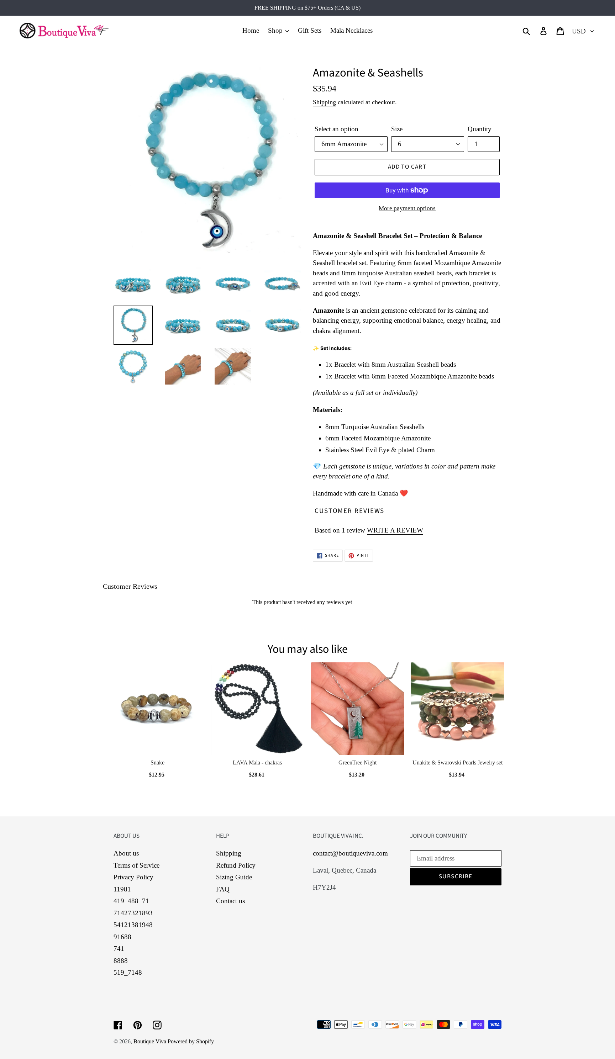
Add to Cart (157, 772)
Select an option (336, 129)
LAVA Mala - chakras (257, 762)
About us (126, 853)
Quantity (480, 129)
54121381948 (133, 924)
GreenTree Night (357, 762)
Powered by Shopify (191, 1041)
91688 (122, 937)
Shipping (324, 102)
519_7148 (128, 972)
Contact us (230, 901)
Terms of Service (136, 865)
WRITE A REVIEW (395, 530)
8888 (121, 960)
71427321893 (133, 913)
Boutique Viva (150, 1041)
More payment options (407, 208)
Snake (157, 762)
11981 (122, 889)
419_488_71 (131, 901)
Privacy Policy (133, 877)
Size (397, 129)
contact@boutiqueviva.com (350, 853)
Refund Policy (236, 865)
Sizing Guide (234, 877)
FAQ (223, 889)
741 (119, 948)
